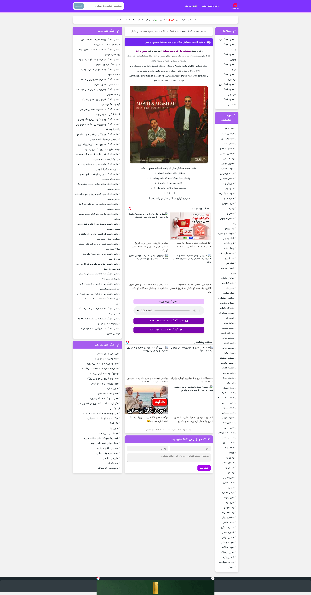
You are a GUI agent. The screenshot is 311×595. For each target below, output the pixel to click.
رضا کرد (230, 472)
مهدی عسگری (227, 527)
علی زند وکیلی (227, 308)
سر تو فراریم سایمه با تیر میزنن (102, 363)
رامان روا (230, 457)
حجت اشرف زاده (226, 193)
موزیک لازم (112, 388)
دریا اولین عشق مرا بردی (106, 358)
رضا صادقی (228, 158)
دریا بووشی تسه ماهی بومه (104, 443)
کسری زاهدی (228, 532)
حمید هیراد (228, 198)
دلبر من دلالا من (110, 458)
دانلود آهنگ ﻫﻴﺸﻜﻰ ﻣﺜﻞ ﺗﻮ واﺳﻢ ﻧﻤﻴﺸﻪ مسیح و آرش (175, 42)
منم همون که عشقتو (108, 468)
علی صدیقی (228, 402)
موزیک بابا (113, 463)
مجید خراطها (228, 392)
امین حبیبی (228, 477)
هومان (231, 567)
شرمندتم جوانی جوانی (107, 453)
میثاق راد (229, 467)
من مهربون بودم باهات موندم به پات (100, 413)
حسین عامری (227, 363)
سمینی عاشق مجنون (107, 448)
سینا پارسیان (227, 138)
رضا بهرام (229, 228)
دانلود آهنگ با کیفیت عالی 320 (167, 321)
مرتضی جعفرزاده (226, 298)
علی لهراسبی (228, 372)
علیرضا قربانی (227, 417)
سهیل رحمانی (227, 542)
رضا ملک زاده (228, 512)
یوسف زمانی (228, 348)
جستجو (78, 5)
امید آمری (229, 343)
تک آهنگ (113, 423)
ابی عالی (230, 382)
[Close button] (212, 578)
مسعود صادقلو (227, 148)
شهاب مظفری (227, 168)
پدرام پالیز (229, 353)
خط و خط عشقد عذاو (108, 393)
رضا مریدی (229, 507)
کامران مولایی (227, 163)
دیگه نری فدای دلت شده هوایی (102, 418)
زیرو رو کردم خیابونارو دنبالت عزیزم (101, 438)
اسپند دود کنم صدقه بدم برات (103, 398)
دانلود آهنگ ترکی (226, 39)
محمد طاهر (228, 522)
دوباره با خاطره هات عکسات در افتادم (100, 368)
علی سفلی (229, 427)
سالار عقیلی (228, 143)
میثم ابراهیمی (227, 173)
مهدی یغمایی (227, 462)
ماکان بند (229, 213)
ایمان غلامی (228, 492)
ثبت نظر (204, 468)
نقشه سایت (191, 6)
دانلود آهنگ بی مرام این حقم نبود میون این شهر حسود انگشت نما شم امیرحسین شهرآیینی (98, 299)
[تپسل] (98, 578)
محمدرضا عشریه (226, 397)
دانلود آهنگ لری (226, 84)
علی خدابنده (228, 283)
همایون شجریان (226, 432)
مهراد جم (229, 188)
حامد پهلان (228, 442)
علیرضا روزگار (228, 377)
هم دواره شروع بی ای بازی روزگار (102, 378)
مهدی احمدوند (227, 358)
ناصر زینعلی (228, 437)
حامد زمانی (228, 482)
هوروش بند (228, 183)
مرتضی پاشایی (226, 153)
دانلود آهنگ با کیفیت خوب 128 (167, 330)
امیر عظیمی (228, 412)
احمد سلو (229, 128)
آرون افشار (229, 243)
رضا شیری (229, 258)
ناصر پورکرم (228, 557)
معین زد (230, 288)
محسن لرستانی (226, 253)
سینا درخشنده (227, 303)
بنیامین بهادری (226, 562)
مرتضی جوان (228, 517)
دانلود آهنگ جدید (210, 6)
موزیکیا (114, 428)
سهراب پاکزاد (228, 547)
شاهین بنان (228, 422)
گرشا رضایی (228, 238)
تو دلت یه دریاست (108, 433)
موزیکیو (203, 31)
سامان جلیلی (227, 278)
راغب (231, 208)
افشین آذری (228, 367)
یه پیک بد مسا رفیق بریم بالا (104, 373)
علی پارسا (229, 502)
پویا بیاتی (229, 248)
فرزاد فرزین (228, 293)
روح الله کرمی (227, 333)
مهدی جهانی (228, 338)
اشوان (231, 487)
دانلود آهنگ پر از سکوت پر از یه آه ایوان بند (97, 119)
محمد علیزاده (227, 407)
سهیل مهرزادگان (226, 313)
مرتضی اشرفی (227, 133)
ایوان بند (230, 318)
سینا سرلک (228, 387)
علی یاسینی (228, 203)
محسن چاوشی (227, 178)
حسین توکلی (227, 537)
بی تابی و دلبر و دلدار (107, 353)
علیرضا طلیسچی (226, 233)
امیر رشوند (229, 497)
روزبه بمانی (228, 323)
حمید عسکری (227, 328)
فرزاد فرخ (229, 263)
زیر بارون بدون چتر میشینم (104, 383)
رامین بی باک (227, 552)
